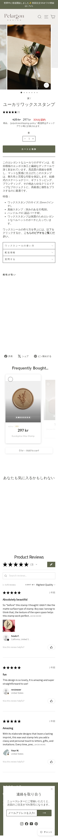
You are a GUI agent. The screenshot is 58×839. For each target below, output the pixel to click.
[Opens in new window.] (8, 693)
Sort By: (30, 585)
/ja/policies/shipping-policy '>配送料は (28, 123)
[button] (36, 564)
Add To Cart (16, 337)
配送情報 (10, 252)
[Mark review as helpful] (51, 647)
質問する (10, 259)
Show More (35, 616)
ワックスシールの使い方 (19, 245)
